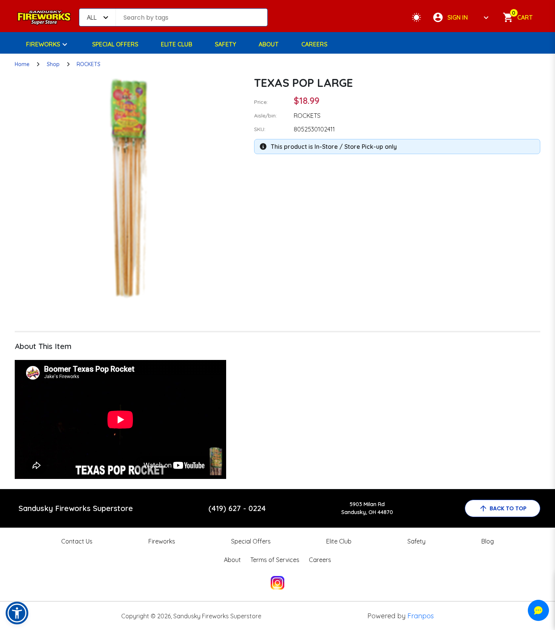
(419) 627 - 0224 (237, 508)
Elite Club (176, 44)
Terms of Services (274, 560)
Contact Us (76, 541)
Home (22, 64)
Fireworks (43, 44)
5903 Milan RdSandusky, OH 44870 (367, 508)
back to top (508, 508)
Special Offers (115, 44)
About (269, 44)
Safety (225, 44)
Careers (314, 44)
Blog (487, 541)
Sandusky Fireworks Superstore (75, 508)
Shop (53, 64)
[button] (17, 613)
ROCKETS (88, 64)
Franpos (420, 615)
